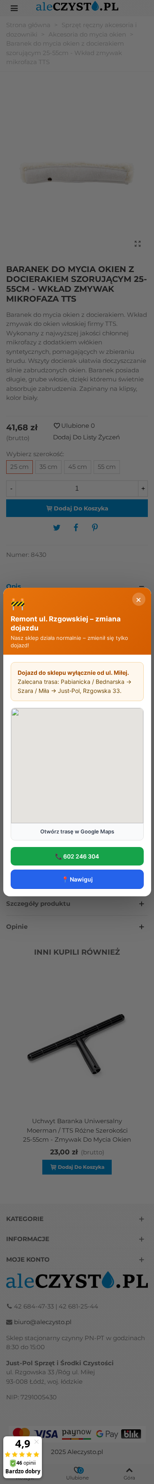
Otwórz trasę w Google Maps (77, 831)
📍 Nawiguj (77, 879)
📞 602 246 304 (77, 856)
